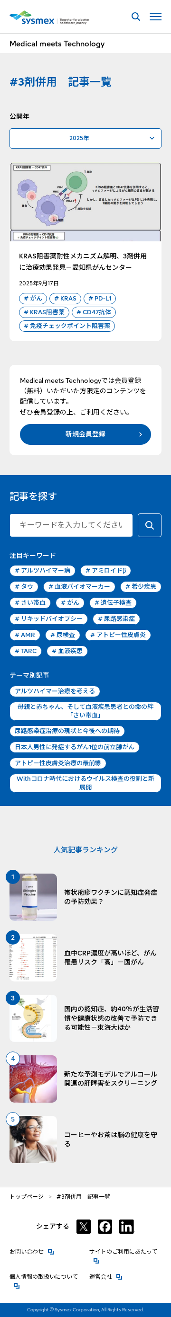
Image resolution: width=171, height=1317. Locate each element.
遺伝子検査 (113, 603)
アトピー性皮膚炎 (118, 635)
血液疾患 (67, 651)
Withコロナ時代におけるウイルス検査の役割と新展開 (85, 783)
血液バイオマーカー (79, 587)
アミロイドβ (106, 570)
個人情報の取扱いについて (46, 1276)
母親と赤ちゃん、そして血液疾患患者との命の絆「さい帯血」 (85, 711)
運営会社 (106, 1276)
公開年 (19, 116)
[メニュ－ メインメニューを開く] (156, 17)
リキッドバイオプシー (49, 619)
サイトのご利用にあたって (125, 1251)
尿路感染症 (116, 619)
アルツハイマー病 (42, 570)
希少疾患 (140, 587)
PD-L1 (99, 298)
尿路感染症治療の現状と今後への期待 (67, 731)
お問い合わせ (32, 1251)
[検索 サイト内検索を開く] (136, 17)
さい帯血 (30, 603)
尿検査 (62, 635)
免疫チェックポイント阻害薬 (67, 326)
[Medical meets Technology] (49, 17)
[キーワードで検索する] (150, 525)
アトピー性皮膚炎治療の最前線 (58, 763)
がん (33, 298)
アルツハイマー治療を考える (55, 691)
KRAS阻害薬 (44, 312)
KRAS (65, 298)
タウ (24, 587)
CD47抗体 (93, 312)
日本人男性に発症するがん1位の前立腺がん (74, 747)
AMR (25, 635)
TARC (26, 651)
